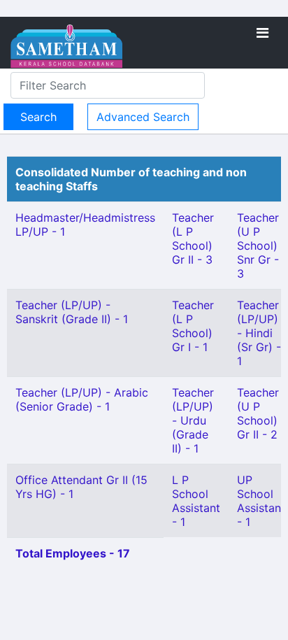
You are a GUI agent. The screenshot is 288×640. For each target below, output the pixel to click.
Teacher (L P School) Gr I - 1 (193, 326)
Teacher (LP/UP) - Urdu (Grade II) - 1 (193, 420)
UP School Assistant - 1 (261, 501)
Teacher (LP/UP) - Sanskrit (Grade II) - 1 (71, 312)
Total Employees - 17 (72, 553)
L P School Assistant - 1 (196, 501)
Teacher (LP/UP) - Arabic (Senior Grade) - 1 (81, 399)
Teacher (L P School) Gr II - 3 (193, 238)
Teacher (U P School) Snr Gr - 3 (258, 245)
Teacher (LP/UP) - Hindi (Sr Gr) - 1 (259, 333)
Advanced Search (142, 117)
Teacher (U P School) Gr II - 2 (258, 413)
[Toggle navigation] (262, 32)
